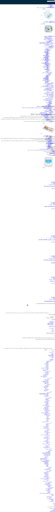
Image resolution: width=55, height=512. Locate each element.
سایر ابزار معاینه (45, 441)
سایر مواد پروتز (46, 396)
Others (47, 120)
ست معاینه (46, 440)
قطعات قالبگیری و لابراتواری (46, 452)
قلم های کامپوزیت (45, 426)
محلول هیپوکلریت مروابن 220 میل (49, 259)
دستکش (50, 109)
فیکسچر (47, 465)
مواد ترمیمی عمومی (45, 369)
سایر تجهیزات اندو (45, 405)
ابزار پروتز (48, 435)
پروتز (51, 391)
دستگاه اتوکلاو (46, 414)
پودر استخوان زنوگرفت (43, 113)
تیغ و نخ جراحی (48, 449)
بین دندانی (48, 146)
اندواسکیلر (46, 404)
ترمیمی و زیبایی (49, 360)
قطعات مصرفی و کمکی (46, 106)
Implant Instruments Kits (44, 460)
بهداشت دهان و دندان (49, 488)
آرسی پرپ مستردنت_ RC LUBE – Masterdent (47, 239)
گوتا (45, 388)
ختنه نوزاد (27, 107)
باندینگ (47, 365)
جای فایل (45, 390)
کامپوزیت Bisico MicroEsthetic (49, 301)
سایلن (51, 139)
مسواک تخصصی (47, 145)
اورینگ (49, 122)
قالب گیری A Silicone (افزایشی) (43, 393)
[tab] (26, 111)
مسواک (52, 116)
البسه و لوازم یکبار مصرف (44, 478)
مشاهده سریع (53, 182)
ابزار (51, 422)
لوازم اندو (48, 384)
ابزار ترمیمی (48, 423)
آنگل (47, 419)
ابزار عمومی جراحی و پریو (44, 434)
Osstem (52, 3)
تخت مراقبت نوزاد (43, 107)
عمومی (50, 470)
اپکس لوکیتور (46, 402)
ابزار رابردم (46, 430)
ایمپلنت (51, 450)
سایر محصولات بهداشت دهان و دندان (44, 493)
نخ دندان (52, 149)
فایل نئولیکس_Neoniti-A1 (51, 36)
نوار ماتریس (44, 375)
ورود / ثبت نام (51, 501)
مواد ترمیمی (48, 361)
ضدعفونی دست (47, 137)
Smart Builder (46, 116)
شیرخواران (23, 107)
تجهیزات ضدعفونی (47, 413)
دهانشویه (48, 492)
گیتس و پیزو (50, 105)
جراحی (51, 448)
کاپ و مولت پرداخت (43, 376)
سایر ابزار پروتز (46, 437)
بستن (54, 503)
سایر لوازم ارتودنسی (47, 469)
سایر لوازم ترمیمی (45, 374)
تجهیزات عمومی (47, 418)
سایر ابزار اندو (46, 431)
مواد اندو (48, 378)
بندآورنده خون (50, 144)
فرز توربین (46, 445)
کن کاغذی (45, 387)
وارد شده (46, 151)
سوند (47, 439)
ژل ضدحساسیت (45, 472)
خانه (54, 7)
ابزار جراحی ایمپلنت (50, 6)
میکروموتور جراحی (45, 408)
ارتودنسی (50, 467)
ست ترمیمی (46, 427)
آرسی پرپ (46, 380)
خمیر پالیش (44, 370)
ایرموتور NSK (53, 21)
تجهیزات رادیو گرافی (47, 410)
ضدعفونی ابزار (48, 483)
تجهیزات (50, 397)
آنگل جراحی (46, 409)
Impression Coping (45, 461)
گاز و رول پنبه (50, 115)
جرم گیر (47, 420)
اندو (53, 7)
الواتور (47, 433)
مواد (52, 118)
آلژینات (47, 395)
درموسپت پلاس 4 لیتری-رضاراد (50, 206)
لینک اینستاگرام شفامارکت (50, 143)
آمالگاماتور (46, 399)
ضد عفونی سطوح (47, 484)
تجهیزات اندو (48, 400)
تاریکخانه (47, 411)
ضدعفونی (50, 481)
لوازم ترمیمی (48, 371)
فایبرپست (46, 21)
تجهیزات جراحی (47, 406)
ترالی (47, 417)
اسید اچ (47, 364)
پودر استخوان (46, 111)
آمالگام (47, 362)
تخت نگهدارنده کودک (31, 107)
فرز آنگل (47, 446)
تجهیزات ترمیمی (47, 398)
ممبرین (47, 109)
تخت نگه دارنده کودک (38, 107)
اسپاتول (47, 424)
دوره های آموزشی (49, 152)
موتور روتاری (46, 401)
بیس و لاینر (46, 366)
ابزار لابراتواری (48, 442)
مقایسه (52, 500)
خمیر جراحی (46, 475)
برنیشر (47, 425)
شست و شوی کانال (45, 381)
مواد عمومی (48, 471)
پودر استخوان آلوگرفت (43, 112)
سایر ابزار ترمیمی (45, 428)
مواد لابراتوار (51, 147)
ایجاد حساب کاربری (52, 508)
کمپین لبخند (48, 154)
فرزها (49, 444)
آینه (47, 480)
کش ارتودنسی (48, 468)
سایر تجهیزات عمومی (45, 421)
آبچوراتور (50, 21)
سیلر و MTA (46, 379)
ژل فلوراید (46, 474)
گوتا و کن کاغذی (46, 386)
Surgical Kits (50, 4)
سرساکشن (50, 112)
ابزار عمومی (46, 447)
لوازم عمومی (48, 477)
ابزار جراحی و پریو (47, 432)
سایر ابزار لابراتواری (45, 443)
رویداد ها (50, 497)
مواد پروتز (48, 392)
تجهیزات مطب (48, 415)
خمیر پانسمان (46, 382)
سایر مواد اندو (46, 383)
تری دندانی (46, 436)
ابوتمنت (47, 464)
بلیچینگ (47, 367)
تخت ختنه (48, 107)
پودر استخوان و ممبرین (46, 108)
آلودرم (45, 110)
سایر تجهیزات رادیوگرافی (44, 412)
